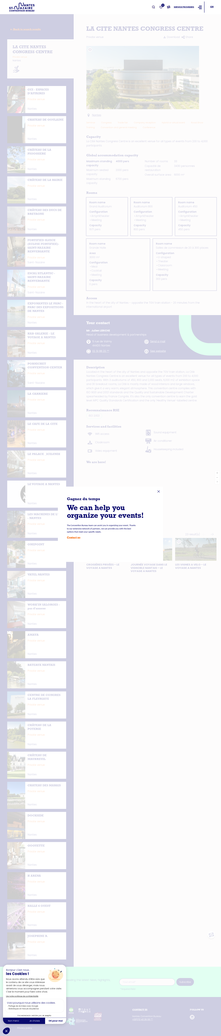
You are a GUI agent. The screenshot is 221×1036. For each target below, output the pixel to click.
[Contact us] (168, 7)
